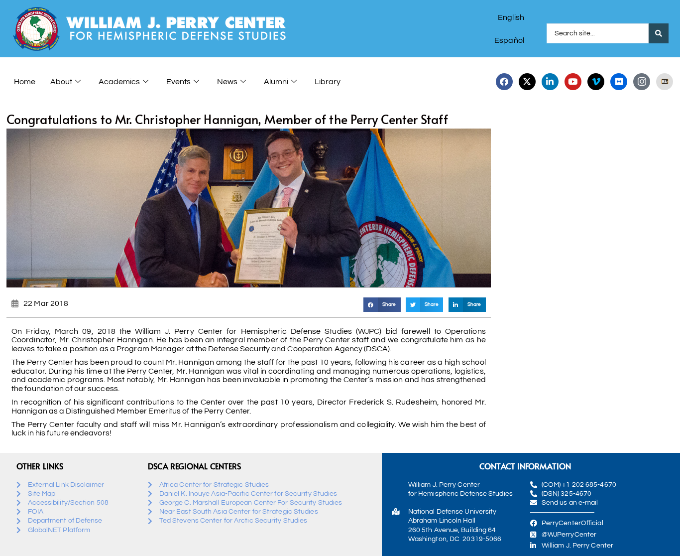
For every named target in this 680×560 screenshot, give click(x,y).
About (61, 82)
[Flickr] (618, 81)
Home (24, 82)
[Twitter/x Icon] (527, 81)
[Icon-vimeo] (595, 81)
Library (327, 82)
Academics (119, 82)
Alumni (276, 82)
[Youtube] (573, 81)
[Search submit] (659, 33)
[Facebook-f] (504, 81)
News (227, 82)
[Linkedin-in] (550, 81)
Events (178, 82)
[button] (382, 304)
